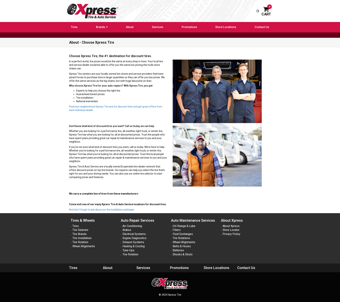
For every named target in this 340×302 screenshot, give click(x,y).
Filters (177, 230)
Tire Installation (82, 238)
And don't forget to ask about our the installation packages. (102, 209)
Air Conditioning (132, 226)
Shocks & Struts (182, 254)
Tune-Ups (128, 250)
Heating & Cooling (134, 246)
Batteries (178, 250)
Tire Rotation (80, 242)
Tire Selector (80, 230)
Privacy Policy (231, 234)
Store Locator (231, 230)
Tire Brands (79, 234)
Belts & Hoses (182, 246)
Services (157, 27)
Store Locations (225, 27)
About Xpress (231, 226)
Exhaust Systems (133, 242)
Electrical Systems (134, 234)
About (130, 27)
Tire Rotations (181, 238)
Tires (74, 27)
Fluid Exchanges (183, 234)
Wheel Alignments (83, 246)
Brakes (127, 230)
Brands (100, 27)
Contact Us (262, 27)
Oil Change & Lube (184, 226)
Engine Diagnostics (134, 238)
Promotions (189, 27)
